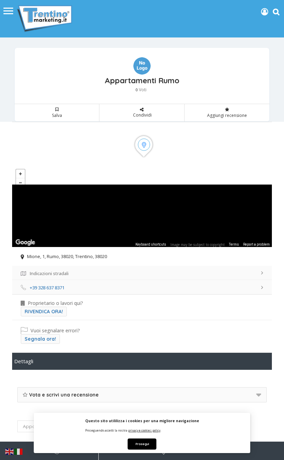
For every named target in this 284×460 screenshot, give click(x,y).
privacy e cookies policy (144, 430)
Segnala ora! (40, 339)
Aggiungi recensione (227, 115)
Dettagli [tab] (23, 361)
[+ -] (142, 153)
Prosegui (142, 444)
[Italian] (18, 451)
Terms (234, 244)
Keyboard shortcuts (150, 244)
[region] (142, 216)
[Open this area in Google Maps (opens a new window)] (25, 242)
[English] (9, 451)
